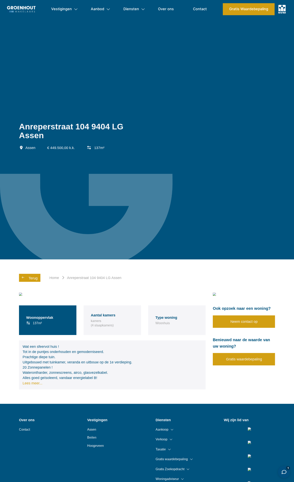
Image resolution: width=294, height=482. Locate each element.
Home (54, 278)
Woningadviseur (167, 479)
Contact (24, 429)
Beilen (91, 437)
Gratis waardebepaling (172, 459)
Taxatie (161, 449)
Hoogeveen (95, 445)
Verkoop (161, 439)
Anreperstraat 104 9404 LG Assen (94, 278)
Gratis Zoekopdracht (170, 469)
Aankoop (162, 429)
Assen (91, 429)
